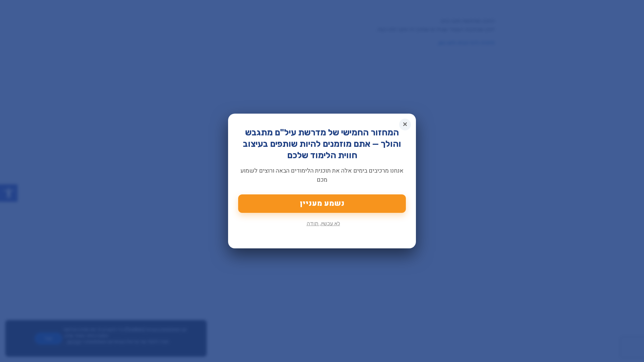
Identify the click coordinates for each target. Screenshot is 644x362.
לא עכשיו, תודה (323, 223)
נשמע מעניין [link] (322, 203)
